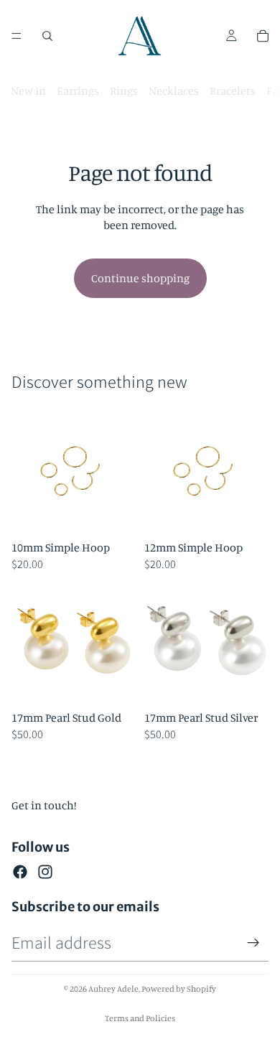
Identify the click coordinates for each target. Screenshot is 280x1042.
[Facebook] (20, 871)
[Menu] (16, 35)
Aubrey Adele (113, 988)
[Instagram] (45, 871)
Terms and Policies (140, 1018)
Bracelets (233, 90)
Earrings (78, 90)
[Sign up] (253, 943)
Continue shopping (140, 278)
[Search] (47, 36)
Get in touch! (43, 805)
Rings (124, 90)
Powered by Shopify (178, 988)
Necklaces (174, 90)
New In (28, 90)
